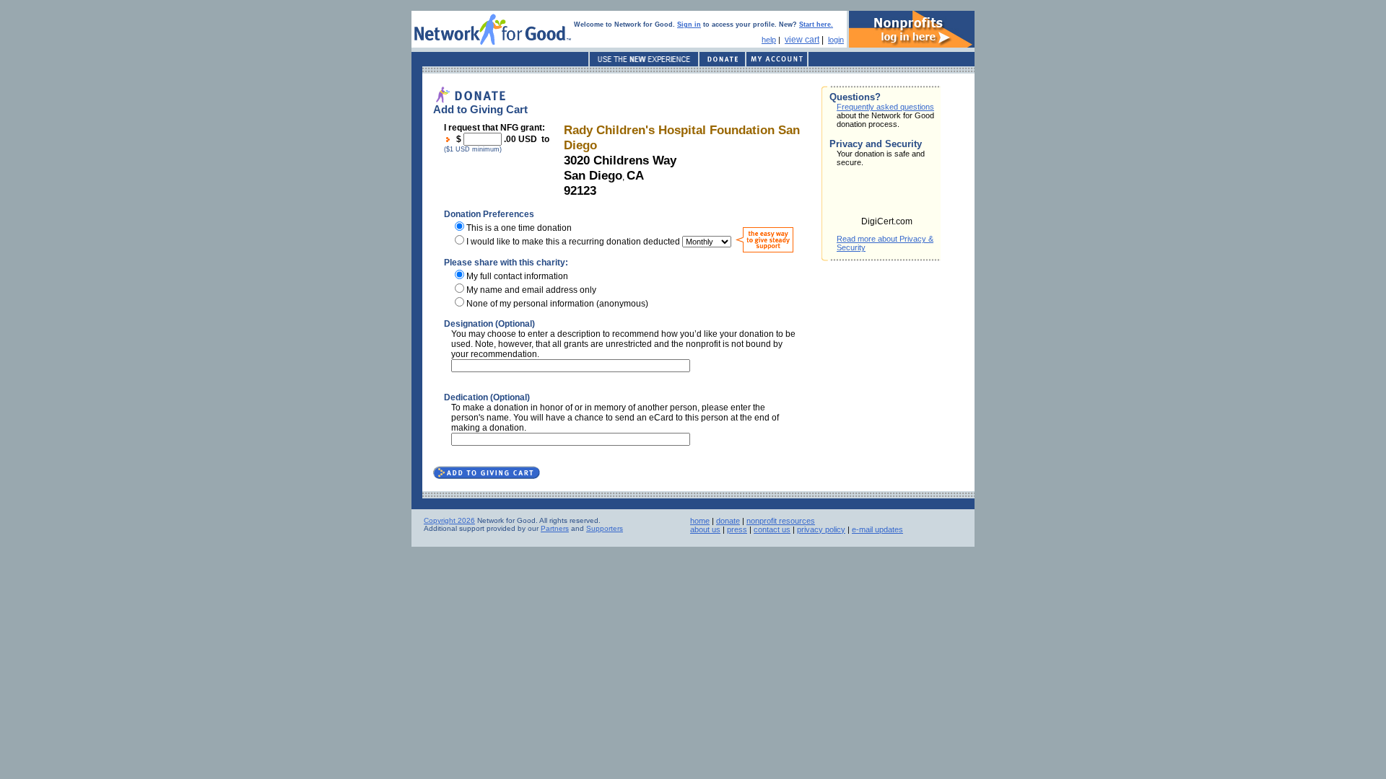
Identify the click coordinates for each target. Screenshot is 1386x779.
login (836, 39)
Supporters (604, 528)
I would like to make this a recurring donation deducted (573, 242)
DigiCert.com (886, 221)
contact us (772, 529)
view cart (802, 40)
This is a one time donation (519, 228)
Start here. (816, 24)
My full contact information (517, 276)
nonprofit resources (780, 520)
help (769, 39)
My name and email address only (531, 290)
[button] (887, 196)
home (700, 520)
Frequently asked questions (885, 106)
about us (705, 529)
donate (728, 520)
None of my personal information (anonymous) (557, 304)
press (737, 529)
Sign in (689, 24)
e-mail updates (877, 529)
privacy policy (821, 529)
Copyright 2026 (449, 520)
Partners (555, 528)
